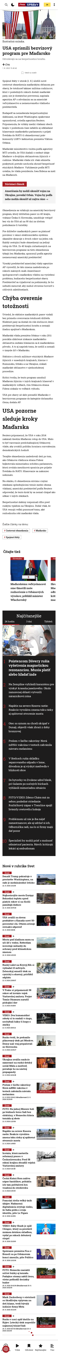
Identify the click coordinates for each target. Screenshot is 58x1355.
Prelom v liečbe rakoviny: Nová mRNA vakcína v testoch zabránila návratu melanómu (30, 744)
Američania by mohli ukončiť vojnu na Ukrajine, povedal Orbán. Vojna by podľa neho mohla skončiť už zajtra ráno (28, 194)
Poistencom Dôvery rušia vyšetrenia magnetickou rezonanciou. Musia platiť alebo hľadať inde (29, 668)
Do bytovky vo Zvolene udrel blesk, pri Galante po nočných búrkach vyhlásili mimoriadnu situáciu (30, 784)
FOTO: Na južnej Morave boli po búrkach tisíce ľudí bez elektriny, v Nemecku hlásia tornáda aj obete (18, 1113)
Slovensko (17, 558)
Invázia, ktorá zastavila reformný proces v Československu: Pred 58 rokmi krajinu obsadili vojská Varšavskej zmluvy (18, 1159)
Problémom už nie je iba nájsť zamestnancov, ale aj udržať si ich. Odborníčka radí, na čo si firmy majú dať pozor (31, 825)
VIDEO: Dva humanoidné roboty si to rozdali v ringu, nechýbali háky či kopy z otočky (17, 1020)
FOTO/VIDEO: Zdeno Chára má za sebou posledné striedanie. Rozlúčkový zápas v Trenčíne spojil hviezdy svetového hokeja (30, 803)
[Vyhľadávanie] (6, 4)
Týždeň (48, 621)
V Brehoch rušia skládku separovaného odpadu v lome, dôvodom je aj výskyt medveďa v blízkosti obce (29, 764)
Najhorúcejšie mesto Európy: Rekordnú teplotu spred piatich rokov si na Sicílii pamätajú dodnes (18, 900)
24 (47, 5)
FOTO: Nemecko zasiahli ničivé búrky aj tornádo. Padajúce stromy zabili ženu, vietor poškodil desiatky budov (18, 1276)
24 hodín (10, 621)
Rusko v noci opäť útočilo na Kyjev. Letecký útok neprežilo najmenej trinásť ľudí (18, 1322)
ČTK (7, 64)
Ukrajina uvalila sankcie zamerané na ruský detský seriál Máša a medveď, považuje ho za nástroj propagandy (17, 1066)
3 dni (29, 621)
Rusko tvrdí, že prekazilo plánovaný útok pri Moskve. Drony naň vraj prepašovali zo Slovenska (18, 1042)
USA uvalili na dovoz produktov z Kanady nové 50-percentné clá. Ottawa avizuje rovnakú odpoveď (18, 922)
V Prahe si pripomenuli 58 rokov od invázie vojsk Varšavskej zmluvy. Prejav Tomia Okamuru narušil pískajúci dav (17, 996)
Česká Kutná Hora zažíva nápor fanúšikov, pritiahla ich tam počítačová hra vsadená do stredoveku (16, 1183)
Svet (7, 873)
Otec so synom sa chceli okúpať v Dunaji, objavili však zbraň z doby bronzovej (29, 727)
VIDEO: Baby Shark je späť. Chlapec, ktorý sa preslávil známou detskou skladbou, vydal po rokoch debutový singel (17, 1232)
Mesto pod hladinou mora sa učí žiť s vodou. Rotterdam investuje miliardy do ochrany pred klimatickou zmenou (18, 946)
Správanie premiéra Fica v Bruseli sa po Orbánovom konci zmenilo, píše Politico (17, 1254)
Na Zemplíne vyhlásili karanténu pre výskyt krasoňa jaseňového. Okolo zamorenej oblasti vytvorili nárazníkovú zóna (31, 690)
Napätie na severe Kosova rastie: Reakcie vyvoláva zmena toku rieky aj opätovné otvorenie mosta (31, 709)
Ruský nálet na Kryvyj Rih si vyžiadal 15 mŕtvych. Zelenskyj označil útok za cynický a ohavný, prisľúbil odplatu (18, 971)
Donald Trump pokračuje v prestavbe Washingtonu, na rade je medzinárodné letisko (18, 879)
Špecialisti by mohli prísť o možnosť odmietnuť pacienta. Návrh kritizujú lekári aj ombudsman (31, 844)
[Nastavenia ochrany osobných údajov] (5, 1349)
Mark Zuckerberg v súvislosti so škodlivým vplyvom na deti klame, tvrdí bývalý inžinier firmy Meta (18, 1302)
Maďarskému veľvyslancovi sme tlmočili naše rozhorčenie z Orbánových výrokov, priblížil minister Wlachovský (28, 592)
